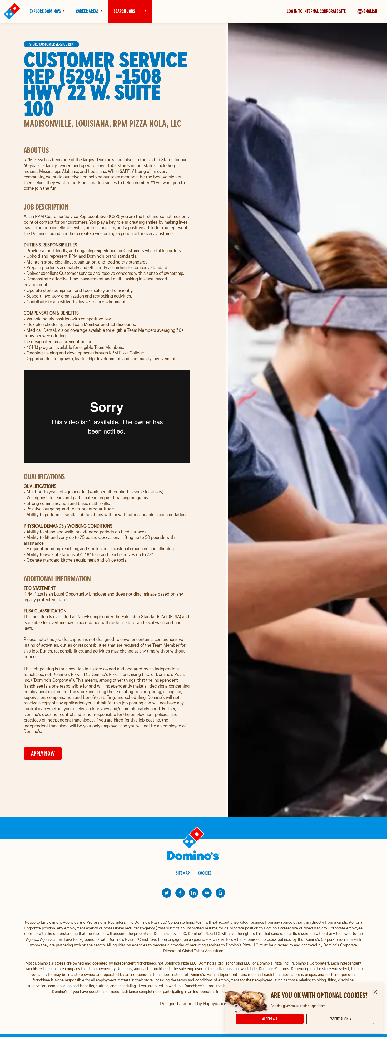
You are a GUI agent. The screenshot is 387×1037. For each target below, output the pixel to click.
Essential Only (340, 1019)
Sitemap (183, 873)
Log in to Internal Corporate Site (316, 11)
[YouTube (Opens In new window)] (207, 893)
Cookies (204, 873)
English (370, 11)
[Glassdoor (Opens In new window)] (220, 893)
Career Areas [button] (87, 11)
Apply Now (43, 753)
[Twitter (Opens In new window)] (166, 893)
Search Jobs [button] (124, 11)
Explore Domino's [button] (45, 11)
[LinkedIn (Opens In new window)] (193, 893)
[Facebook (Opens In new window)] (180, 893)
